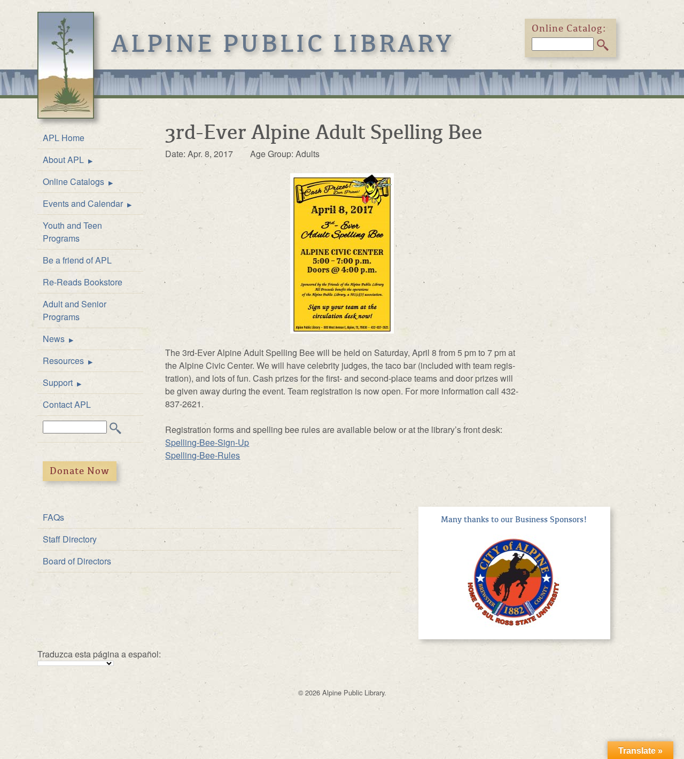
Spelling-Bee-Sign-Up (207, 442)
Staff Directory (70, 539)
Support (58, 382)
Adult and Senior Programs (74, 310)
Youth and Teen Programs (72, 231)
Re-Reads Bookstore (82, 282)
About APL (63, 159)
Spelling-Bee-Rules (202, 455)
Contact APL (67, 404)
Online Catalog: (569, 28)
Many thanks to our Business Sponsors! (514, 519)
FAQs (53, 517)
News (54, 338)
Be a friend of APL (77, 260)
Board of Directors (77, 561)
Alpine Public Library (282, 43)
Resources (63, 360)
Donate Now (80, 470)
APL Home (63, 137)
